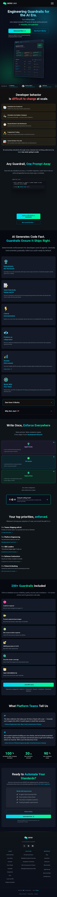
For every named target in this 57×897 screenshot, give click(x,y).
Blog (47, 854)
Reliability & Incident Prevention (28, 858)
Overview (10, 861)
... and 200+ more (28, 684)
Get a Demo (10, 858)
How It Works (10, 865)
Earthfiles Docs (46, 876)
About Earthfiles (47, 873)
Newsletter (47, 858)
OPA (24, 389)
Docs (10, 875)
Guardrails (10, 868)
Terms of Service (22, 894)
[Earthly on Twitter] (24, 846)
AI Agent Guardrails (10, 882)
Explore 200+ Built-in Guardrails (28, 216)
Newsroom (47, 861)
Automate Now (19, 31)
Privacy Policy (30, 894)
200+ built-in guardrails (44, 784)
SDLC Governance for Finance (28, 865)
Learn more (8, 369)
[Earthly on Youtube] (32, 846)
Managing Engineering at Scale (28, 868)
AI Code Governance (28, 854)
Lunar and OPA (10, 878)
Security (36, 894)
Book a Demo (29, 811)
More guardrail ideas (27, 222)
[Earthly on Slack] (28, 846)
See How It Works (40, 31)
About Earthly (47, 865)
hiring (37, 890)
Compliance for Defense (28, 861)
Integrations (10, 872)
